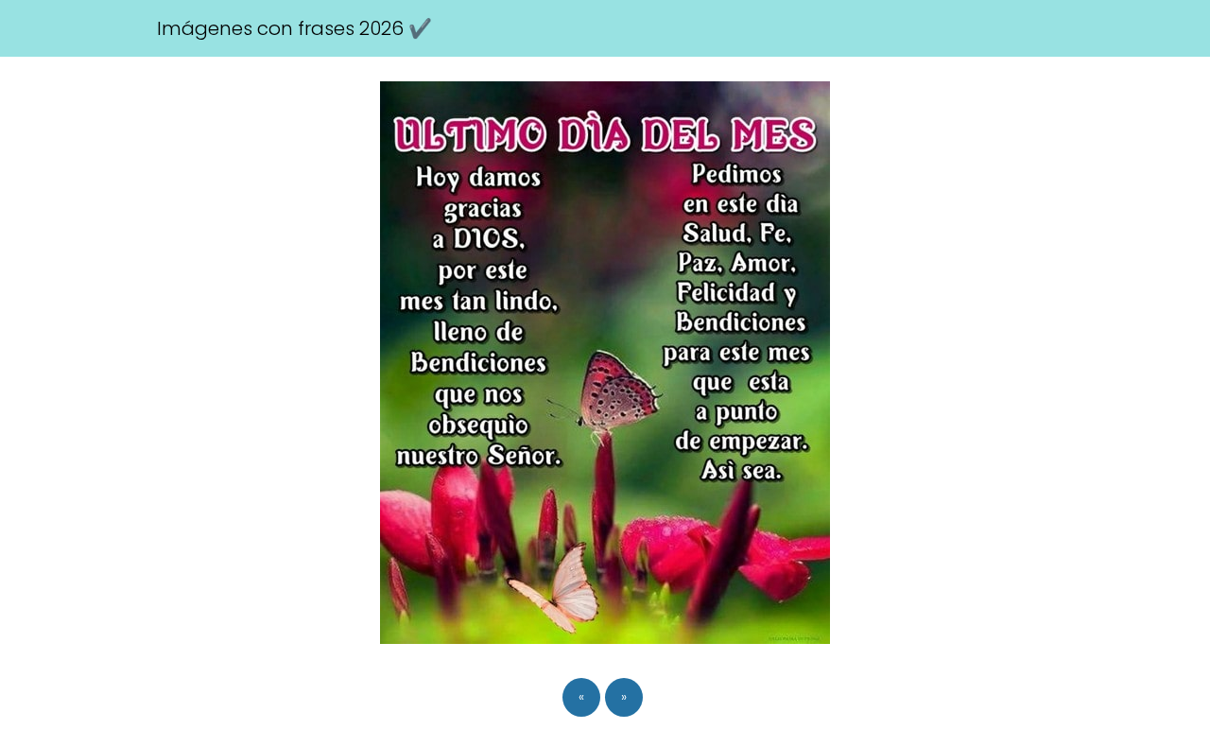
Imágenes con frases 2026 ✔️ (294, 28)
